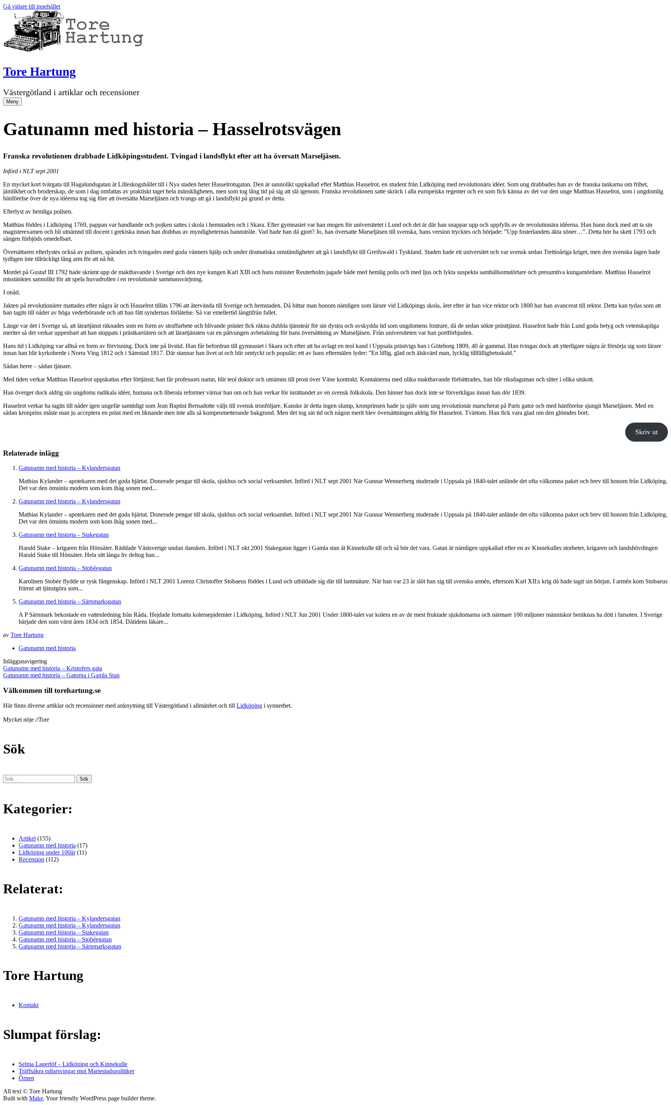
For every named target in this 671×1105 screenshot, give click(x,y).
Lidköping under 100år (47, 852)
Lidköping (249, 705)
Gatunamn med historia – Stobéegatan (65, 568)
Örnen (26, 1078)
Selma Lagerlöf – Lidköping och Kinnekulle (73, 1064)
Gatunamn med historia (47, 648)
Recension (31, 859)
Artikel (27, 838)
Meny (12, 101)
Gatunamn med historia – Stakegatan (64, 534)
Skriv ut (646, 432)
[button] (84, 779)
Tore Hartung (39, 71)
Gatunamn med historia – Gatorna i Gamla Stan (61, 675)
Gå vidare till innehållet (31, 6)
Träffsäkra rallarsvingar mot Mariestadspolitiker (76, 1071)
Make (36, 1098)
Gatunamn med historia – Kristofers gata (52, 668)
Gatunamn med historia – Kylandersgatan (69, 468)
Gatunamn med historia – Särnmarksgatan (70, 601)
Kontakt (28, 1005)
